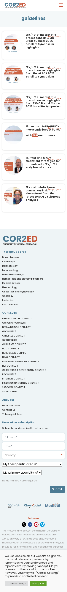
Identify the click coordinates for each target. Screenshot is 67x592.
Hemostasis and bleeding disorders (22, 278)
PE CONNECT (9, 374)
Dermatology (9, 265)
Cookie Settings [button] (16, 583)
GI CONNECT (9, 331)
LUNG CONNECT (11, 357)
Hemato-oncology (13, 274)
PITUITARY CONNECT (13, 378)
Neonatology (9, 287)
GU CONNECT (9, 340)
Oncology (7, 295)
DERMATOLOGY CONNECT (16, 327)
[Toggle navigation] (62, 5)
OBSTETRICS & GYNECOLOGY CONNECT (24, 370)
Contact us (8, 409)
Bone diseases (10, 257)
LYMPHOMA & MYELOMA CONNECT (20, 361)
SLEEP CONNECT (11, 391)
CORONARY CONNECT (14, 322)
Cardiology (8, 261)
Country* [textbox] (11, 455)
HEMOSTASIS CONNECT (15, 352)
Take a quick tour (12, 414)
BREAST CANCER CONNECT (17, 318)
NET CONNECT (10, 365)
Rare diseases (10, 304)
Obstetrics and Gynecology (18, 291)
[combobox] (33, 455)
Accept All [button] (38, 583)
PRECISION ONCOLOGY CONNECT (20, 383)
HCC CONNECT (10, 348)
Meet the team (11, 405)
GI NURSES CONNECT (13, 335)
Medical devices (11, 283)
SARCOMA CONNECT (13, 387)
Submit (57, 489)
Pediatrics (8, 300)
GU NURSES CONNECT (14, 344)
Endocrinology (10, 270)
